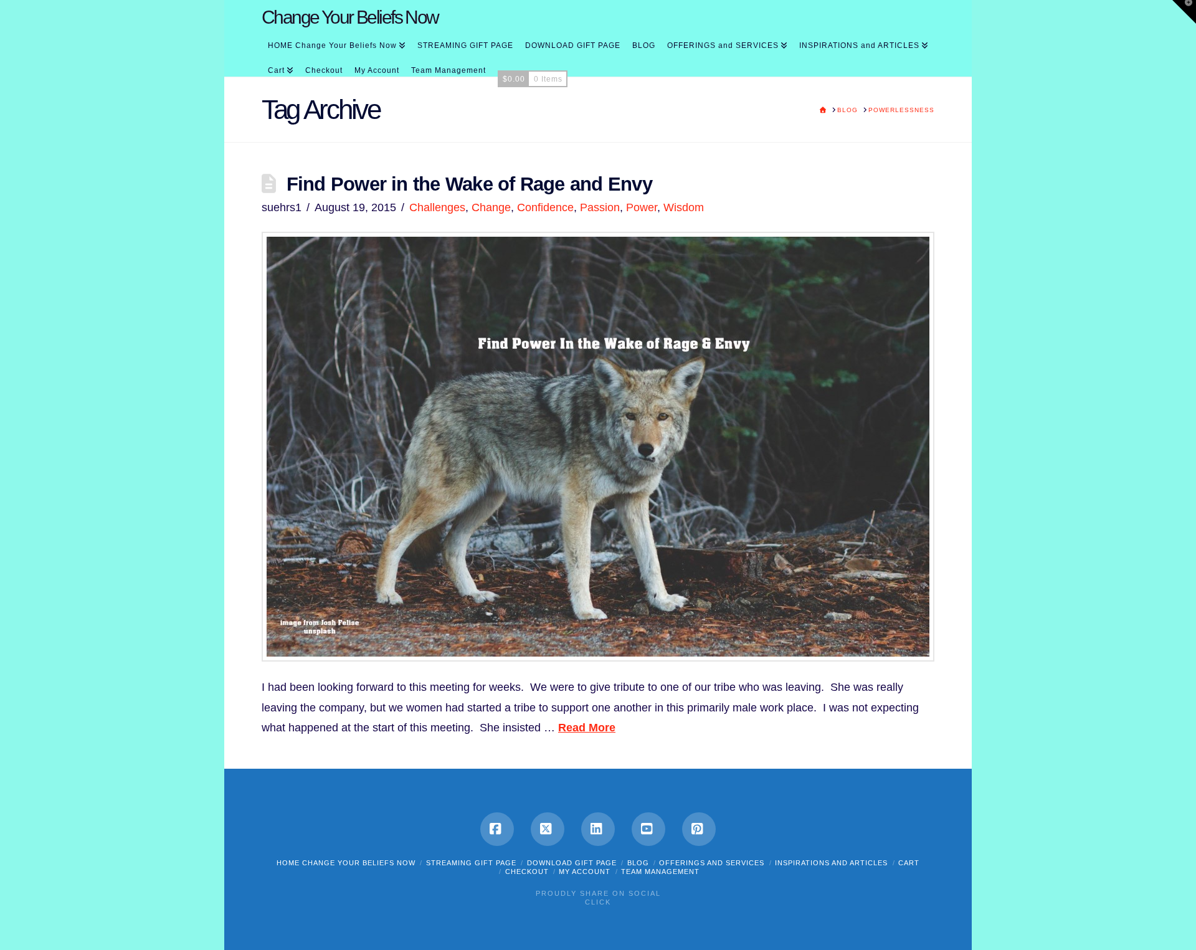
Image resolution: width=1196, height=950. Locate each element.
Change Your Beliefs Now (350, 17)
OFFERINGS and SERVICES (711, 863)
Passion (600, 207)
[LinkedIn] (598, 829)
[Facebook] (497, 829)
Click (598, 902)
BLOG (638, 863)
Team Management (660, 871)
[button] (1184, 12)
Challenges (437, 207)
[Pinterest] (699, 829)
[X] (547, 829)
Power (641, 207)
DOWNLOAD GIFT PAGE (572, 863)
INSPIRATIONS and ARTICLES (831, 863)
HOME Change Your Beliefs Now (346, 863)
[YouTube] (648, 829)
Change (491, 207)
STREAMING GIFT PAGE (471, 863)
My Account (584, 871)
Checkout (527, 871)
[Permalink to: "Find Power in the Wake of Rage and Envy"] (598, 447)
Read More (586, 727)
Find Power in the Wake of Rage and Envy (469, 183)
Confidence (545, 207)
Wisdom (683, 207)
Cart (908, 863)
